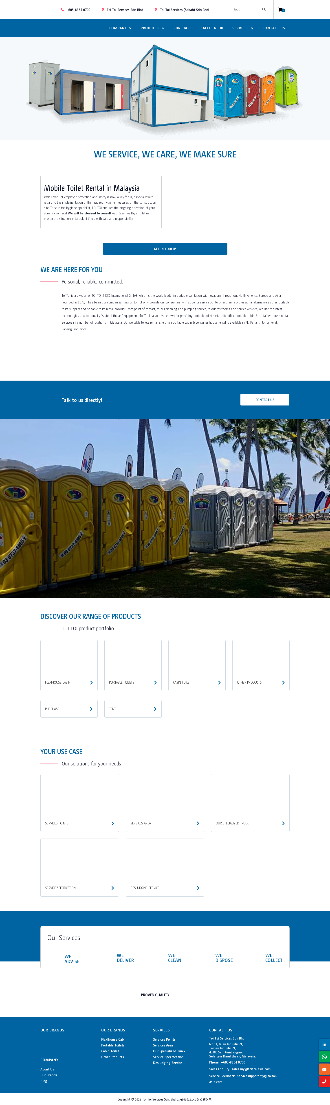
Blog (43, 1080)
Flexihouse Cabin (114, 1039)
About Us (47, 1069)
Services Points (164, 1039)
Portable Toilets (113, 1045)
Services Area (163, 1045)
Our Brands (48, 1074)
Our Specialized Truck (169, 1050)
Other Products (112, 1056)
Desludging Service (167, 1062)
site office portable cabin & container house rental (255, 315)
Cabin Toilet (110, 1050)
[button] (4, 89)
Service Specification (168, 1056)
